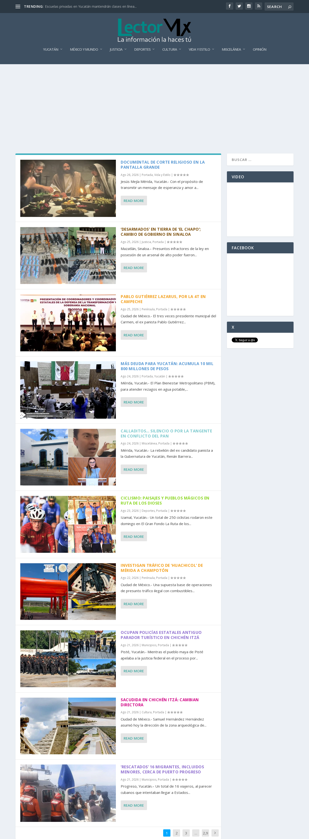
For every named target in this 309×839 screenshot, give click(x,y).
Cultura (169, 49)
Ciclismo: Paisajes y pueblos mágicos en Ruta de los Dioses (165, 500)
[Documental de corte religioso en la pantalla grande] (68, 188)
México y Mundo (84, 49)
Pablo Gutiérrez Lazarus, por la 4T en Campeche (163, 299)
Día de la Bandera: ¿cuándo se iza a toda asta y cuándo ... (90, 6)
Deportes (142, 49)
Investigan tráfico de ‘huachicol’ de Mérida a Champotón (162, 568)
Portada (147, 175)
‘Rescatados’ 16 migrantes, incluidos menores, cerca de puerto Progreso (162, 769)
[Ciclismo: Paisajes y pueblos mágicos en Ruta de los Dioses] (68, 524)
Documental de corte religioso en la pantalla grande (163, 164)
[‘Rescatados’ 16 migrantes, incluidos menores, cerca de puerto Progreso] (68, 793)
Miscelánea (231, 49)
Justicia (116, 49)
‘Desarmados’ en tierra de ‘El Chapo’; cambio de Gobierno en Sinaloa (161, 232)
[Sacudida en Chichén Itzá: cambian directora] (68, 726)
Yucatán (50, 49)
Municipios (149, 645)
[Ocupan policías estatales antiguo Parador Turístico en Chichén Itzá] (68, 658)
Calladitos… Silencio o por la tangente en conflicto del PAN (166, 433)
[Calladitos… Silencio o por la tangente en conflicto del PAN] (68, 457)
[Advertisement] (154, 100)
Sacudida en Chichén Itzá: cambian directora (160, 702)
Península (148, 309)
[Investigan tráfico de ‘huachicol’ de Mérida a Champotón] (68, 591)
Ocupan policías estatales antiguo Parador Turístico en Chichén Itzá (161, 635)
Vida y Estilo (199, 49)
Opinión (259, 49)
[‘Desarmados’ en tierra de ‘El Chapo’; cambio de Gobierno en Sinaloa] (68, 255)
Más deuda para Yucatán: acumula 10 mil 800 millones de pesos (167, 366)
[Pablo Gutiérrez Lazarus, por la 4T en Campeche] (68, 322)
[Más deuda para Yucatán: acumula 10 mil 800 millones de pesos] (68, 389)
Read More (134, 200)
